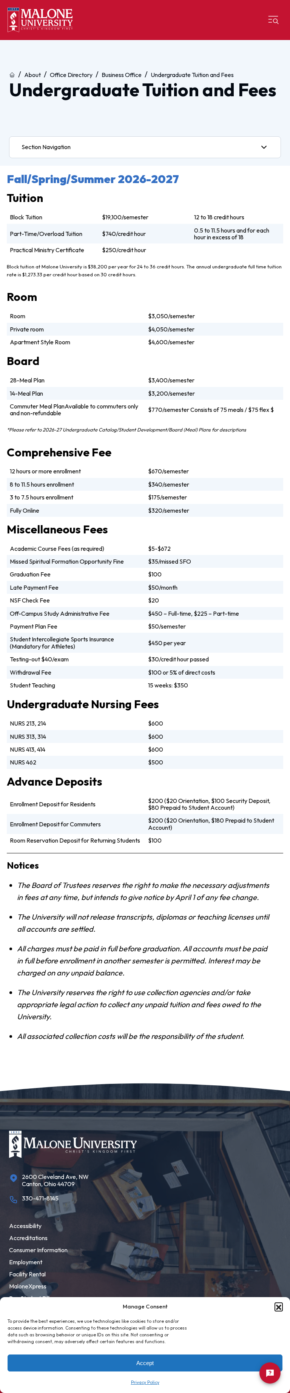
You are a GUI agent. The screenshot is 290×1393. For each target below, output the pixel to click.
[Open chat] (270, 1373)
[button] (278, 1306)
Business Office (122, 75)
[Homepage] (40, 20)
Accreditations (28, 1238)
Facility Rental (27, 1274)
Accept (145, 1363)
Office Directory (71, 75)
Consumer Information (38, 1250)
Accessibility (25, 1226)
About (32, 75)
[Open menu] (273, 20)
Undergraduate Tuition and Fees (192, 75)
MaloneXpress (27, 1286)
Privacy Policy (145, 1382)
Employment (25, 1262)
